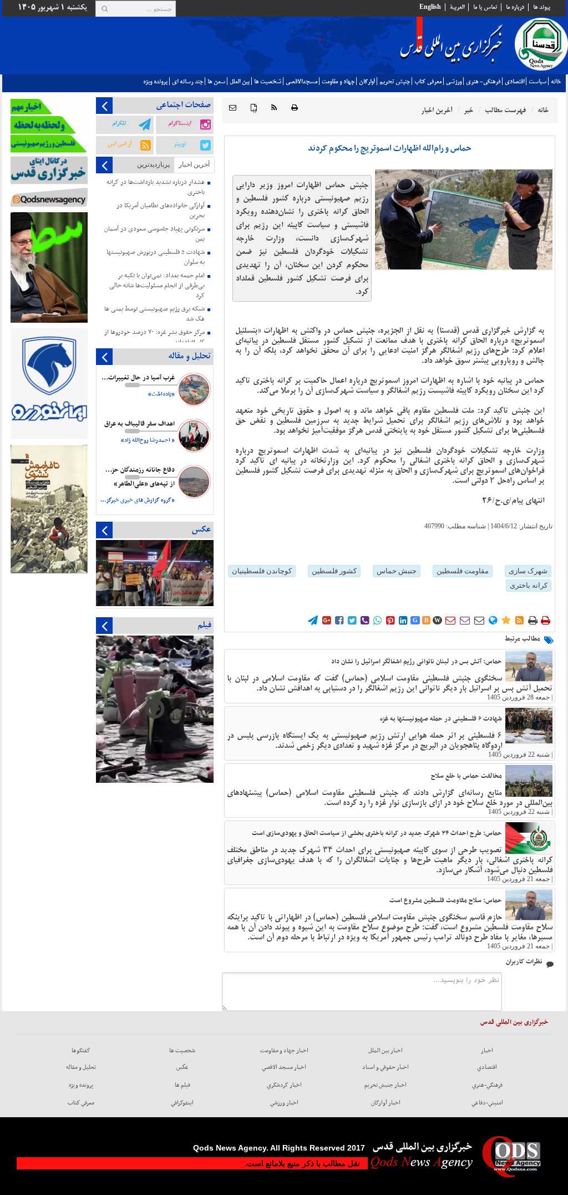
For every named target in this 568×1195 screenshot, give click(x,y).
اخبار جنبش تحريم (385, 1085)
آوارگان (367, 82)
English (430, 7)
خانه (556, 82)
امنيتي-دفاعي (487, 1103)
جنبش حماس (397, 571)
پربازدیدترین (153, 164)
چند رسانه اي (187, 82)
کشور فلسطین (334, 571)
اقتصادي (514, 82)
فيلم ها (182, 1085)
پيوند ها (541, 7)
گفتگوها (81, 1051)
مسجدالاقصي (301, 82)
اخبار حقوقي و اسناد (385, 1067)
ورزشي (454, 82)
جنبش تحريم (394, 82)
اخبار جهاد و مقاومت (284, 1051)
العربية (457, 7)
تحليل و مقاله (81, 1067)
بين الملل (240, 82)
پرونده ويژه (155, 82)
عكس (182, 1067)
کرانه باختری (528, 585)
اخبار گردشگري (284, 1085)
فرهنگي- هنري (483, 82)
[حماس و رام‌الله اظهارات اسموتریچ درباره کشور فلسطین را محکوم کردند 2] (463, 219)
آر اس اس (119, 144)
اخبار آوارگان (385, 1103)
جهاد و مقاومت (338, 82)
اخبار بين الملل (385, 1051)
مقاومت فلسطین (463, 571)
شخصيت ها (267, 82)
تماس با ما (485, 7)
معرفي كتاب (428, 82)
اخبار (487, 1051)
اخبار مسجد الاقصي (284, 1067)
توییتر (180, 144)
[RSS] (274, 108)
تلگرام (119, 123)
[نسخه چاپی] (294, 108)
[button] (233, 108)
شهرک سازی (528, 571)
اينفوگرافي (182, 1103)
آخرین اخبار (194, 164)
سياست (537, 82)
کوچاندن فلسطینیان (262, 571)
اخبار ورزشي (284, 1103)
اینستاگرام (179, 123)
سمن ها (216, 82)
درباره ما (515, 7)
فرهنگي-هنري (487, 1085)
